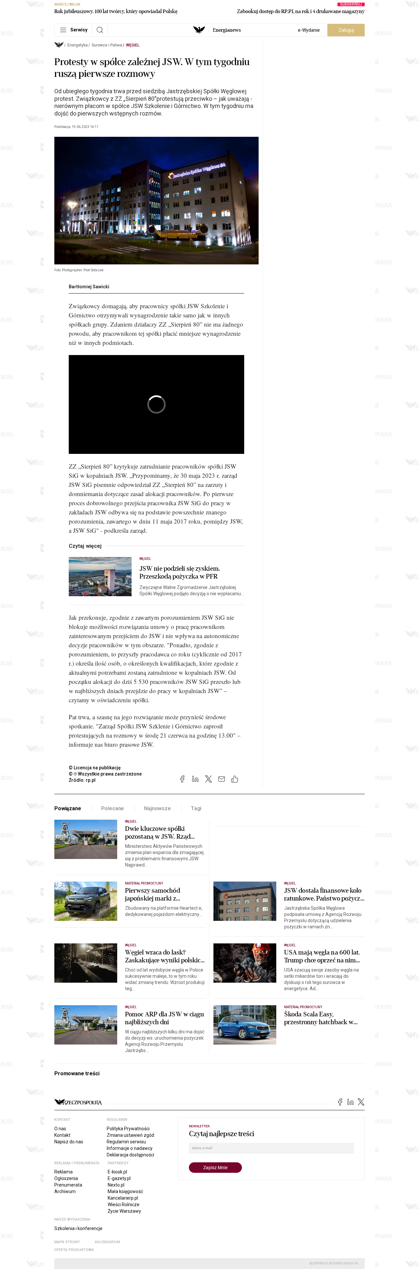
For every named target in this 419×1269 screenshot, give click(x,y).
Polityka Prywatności (128, 1128)
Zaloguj (346, 30)
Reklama (63, 1171)
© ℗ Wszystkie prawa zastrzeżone (105, 774)
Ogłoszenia (66, 1178)
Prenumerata (68, 1185)
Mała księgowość (125, 1191)
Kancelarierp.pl (123, 1198)
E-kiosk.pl (117, 1171)
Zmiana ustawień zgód (130, 1135)
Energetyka (77, 45)
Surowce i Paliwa (107, 45)
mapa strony (67, 1242)
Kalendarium (107, 1242)
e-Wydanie (309, 30)
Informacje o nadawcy (130, 1148)
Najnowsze (157, 808)
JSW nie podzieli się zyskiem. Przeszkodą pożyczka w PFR (179, 573)
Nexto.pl (116, 1185)
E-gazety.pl (119, 1178)
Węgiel (132, 45)
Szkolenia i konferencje (78, 1228)
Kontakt (62, 1135)
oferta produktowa (74, 1250)
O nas (60, 1128)
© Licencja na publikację (95, 767)
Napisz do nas (68, 1141)
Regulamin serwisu (126, 1141)
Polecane (112, 808)
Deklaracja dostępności (130, 1154)
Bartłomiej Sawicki (89, 286)
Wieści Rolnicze (123, 1204)
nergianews (227, 30)
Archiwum (65, 1191)
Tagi (196, 808)
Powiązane (67, 808)
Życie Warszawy (124, 1211)
